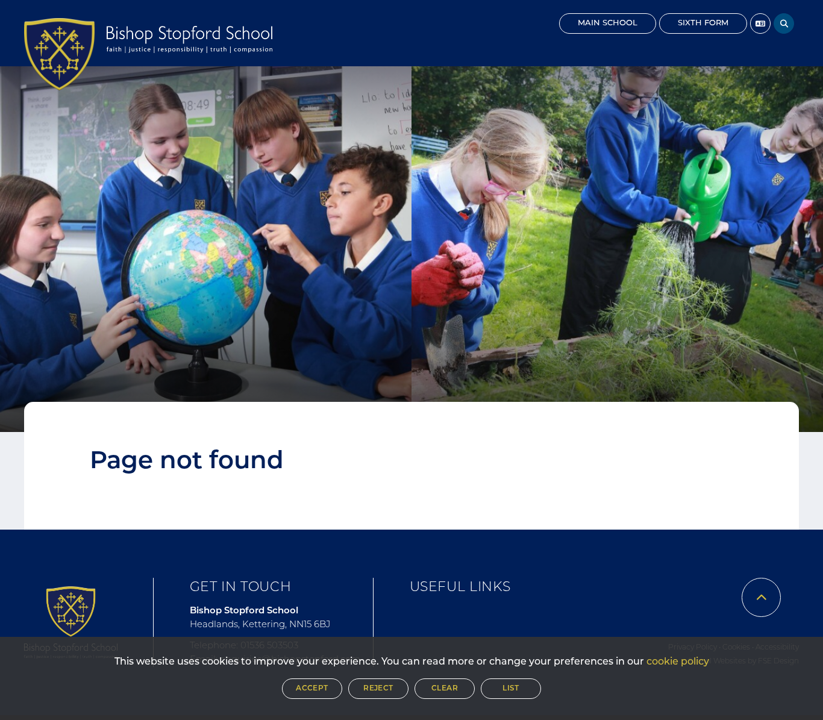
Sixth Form (703, 23)
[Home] (59, 54)
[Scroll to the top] (761, 597)
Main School (607, 23)
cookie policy (677, 662)
